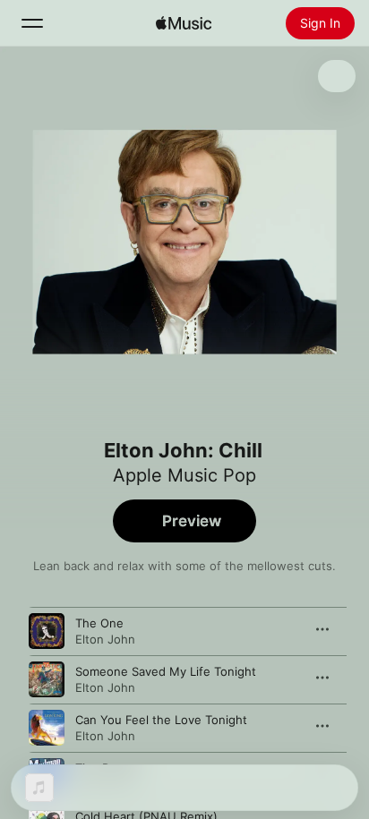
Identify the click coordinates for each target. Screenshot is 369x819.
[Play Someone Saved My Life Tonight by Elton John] (46, 679)
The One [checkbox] (99, 623)
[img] (183, 23)
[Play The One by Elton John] (46, 631)
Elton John (105, 639)
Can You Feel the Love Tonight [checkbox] (161, 719)
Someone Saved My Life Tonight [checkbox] (165, 671)
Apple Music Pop (184, 475)
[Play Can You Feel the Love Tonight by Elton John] (46, 728)
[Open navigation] (32, 23)
